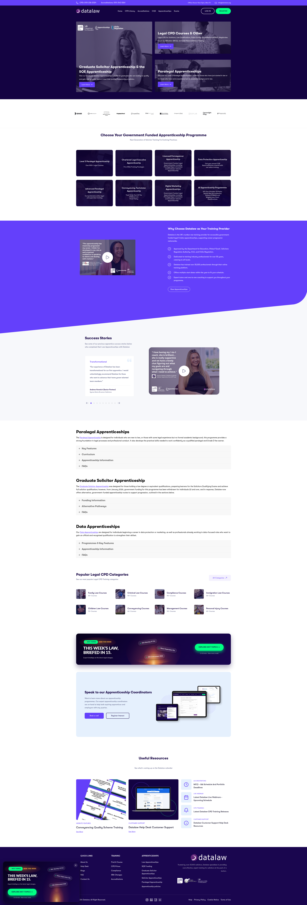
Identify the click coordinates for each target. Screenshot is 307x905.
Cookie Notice (213, 900)
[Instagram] (147, 900)
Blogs (82, 871)
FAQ (82, 875)
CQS (154, 11)
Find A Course (116, 862)
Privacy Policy (200, 900)
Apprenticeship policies (151, 886)
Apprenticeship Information (97, 460)
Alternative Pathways (94, 506)
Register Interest (117, 716)
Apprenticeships (164, 11)
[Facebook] (155, 900)
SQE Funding (147, 866)
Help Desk (84, 866)
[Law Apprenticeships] (184, 371)
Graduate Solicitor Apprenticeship (94, 486)
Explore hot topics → (209, 647)
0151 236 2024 (90, 3)
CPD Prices (115, 866)
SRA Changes (116, 875)
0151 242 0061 (119, 3)
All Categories (218, 578)
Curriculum (88, 454)
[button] (91, 403)
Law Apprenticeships (150, 862)
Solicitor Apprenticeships (152, 878)
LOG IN (208, 11)
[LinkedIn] (151, 900)
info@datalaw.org (224, 3)
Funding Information (93, 500)
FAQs (85, 466)
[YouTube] (160, 900)
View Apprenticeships (179, 289)
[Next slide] (118, 403)
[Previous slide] (87, 403)
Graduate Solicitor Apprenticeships (149, 872)
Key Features (89, 448)
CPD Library (130, 11)
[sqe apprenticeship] (107, 257)
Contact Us (85, 879)
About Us (84, 862)
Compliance (116, 871)
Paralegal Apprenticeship (90, 438)
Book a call (94, 716)
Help (190, 900)
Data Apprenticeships (89, 532)
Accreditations (143, 11)
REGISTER (223, 11)
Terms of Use (226, 900)
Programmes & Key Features (98, 543)
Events (176, 11)
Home (120, 11)
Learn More (86, 85)
